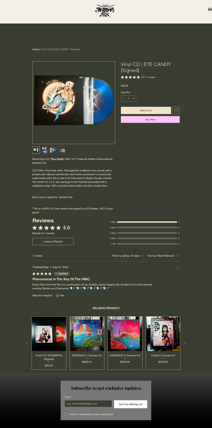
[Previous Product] (27, 343)
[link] (138, 77)
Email (68, 397)
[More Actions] (178, 267)
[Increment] (134, 98)
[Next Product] (185, 343)
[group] (106, 343)
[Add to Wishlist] (176, 110)
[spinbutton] (129, 98)
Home (35, 49)
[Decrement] (123, 98)
